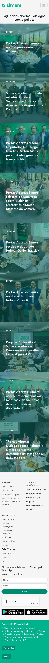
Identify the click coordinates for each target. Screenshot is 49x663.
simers (13, 5)
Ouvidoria (6, 553)
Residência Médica (34, 505)
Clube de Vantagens (11, 494)
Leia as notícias (8, 541)
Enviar (24, 591)
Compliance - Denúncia (8, 532)
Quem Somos (8, 519)
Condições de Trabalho (36, 489)
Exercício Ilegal (33, 497)
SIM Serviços (7, 490)
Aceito (7, 656)
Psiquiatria (30, 501)
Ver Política (9, 648)
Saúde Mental (8, 486)
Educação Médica (34, 493)
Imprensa (6, 561)
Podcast (5, 545)
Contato (5, 557)
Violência (30, 509)
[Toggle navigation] (43, 5)
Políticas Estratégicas (7, 525)
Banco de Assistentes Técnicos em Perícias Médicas (11, 501)
